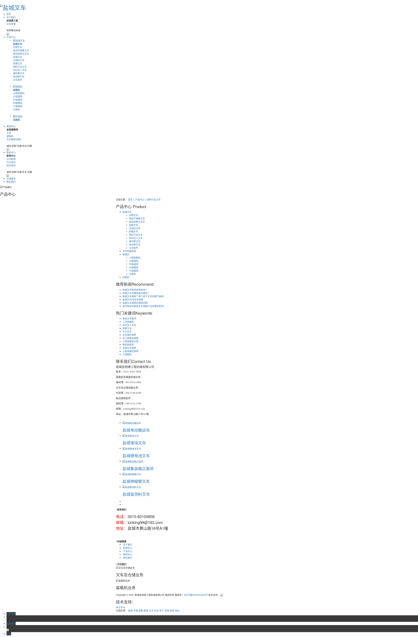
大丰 (151, 610)
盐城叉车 (17, 43)
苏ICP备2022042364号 (196, 594)
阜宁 (161, 610)
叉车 (9, 132)
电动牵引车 (18, 76)
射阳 (172, 610)
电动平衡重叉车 (21, 50)
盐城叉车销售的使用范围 (135, 302)
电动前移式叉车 (21, 53)
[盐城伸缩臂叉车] (131, 473)
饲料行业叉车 (20, 66)
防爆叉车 (17, 63)
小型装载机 (18, 93)
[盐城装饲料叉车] (131, 486)
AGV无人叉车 (20, 69)
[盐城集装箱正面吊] (132, 461)
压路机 (16, 119)
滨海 (167, 610)
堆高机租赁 (128, 344)
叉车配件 (17, 79)
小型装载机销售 (130, 351)
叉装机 (16, 109)
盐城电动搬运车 (136, 430)
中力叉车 (127, 331)
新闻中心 (11, 152)
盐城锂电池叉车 (136, 455)
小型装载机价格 (130, 341)
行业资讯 (11, 162)
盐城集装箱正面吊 (138, 468)
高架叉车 (17, 56)
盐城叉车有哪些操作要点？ (136, 293)
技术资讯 (11, 165)
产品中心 (11, 37)
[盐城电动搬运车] (131, 422)
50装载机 (18, 99)
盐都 (140, 610)
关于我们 (11, 17)
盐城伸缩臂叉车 (136, 481)
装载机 (16, 89)
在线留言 (11, 178)
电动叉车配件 (129, 318)
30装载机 (18, 96)
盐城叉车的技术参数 (132, 299)
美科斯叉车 (18, 73)
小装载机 (127, 354)
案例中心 (11, 126)
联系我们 (11, 181)
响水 (177, 610)
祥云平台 (120, 607)
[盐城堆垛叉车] (130, 435)
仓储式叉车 (18, 60)
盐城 (130, 610)
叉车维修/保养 (14, 139)
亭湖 (135, 610)
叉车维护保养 (129, 334)
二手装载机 (128, 321)
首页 (9, 14)
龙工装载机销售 (130, 338)
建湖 (146, 610)
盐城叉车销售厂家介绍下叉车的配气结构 (143, 296)
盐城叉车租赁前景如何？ (135, 289)
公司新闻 (11, 158)
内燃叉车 (17, 47)
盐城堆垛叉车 (134, 442)
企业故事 (11, 23)
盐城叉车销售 (129, 347)
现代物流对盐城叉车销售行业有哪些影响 (143, 306)
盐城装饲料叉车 (136, 494)
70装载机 (18, 106)
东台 (156, 610)
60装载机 (18, 102)
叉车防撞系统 (129, 251)
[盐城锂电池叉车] (131, 448)
